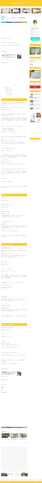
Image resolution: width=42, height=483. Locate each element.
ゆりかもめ (8, 92)
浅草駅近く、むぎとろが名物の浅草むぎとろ (11, 352)
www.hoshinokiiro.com (4, 62)
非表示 (15, 84)
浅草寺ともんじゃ (8, 88)
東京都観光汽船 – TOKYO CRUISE (6, 287)
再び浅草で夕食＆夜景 (9, 94)
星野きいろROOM (35, 87)
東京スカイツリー (8, 87)
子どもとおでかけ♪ (4, 392)
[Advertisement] (14, 31)
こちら (38, 31)
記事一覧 (32, 33)
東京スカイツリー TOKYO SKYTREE (7, 181)
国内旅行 (2, 387)
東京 (2, 389)
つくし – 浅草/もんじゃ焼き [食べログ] (13, 230)
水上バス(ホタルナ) (9, 91)
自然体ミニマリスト (21, 3)
